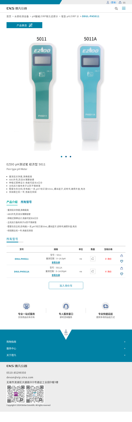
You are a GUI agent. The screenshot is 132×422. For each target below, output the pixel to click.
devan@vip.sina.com (20, 377)
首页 (9, 16)
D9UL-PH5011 (22, 258)
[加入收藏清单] (121, 261)
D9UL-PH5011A (21, 271)
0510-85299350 (16, 372)
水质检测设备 (21, 16)
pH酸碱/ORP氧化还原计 (45, 16)
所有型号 (26, 202)
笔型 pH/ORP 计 (70, 16)
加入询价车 (66, 285)
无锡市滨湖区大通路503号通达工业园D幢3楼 (32, 382)
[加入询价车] (121, 255)
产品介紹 (12, 202)
